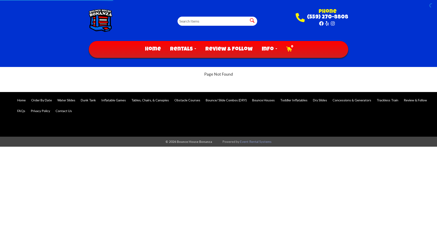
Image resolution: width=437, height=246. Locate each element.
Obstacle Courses (187, 100)
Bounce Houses (263, 100)
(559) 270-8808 (327, 17)
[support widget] (423, 235)
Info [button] (268, 49)
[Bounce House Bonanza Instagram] (332, 23)
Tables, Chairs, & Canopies (150, 100)
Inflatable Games (113, 100)
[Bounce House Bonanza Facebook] (321, 23)
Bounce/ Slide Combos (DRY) (226, 100)
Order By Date (41, 100)
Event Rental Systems (256, 142)
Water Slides (66, 100)
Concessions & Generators (352, 100)
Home (153, 49)
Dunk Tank (88, 100)
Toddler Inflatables (293, 100)
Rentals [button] (182, 49)
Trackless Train (387, 100)
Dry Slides (320, 100)
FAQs (21, 111)
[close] (430, 6)
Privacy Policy (40, 111)
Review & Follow (229, 49)
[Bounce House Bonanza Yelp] (327, 23)
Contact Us (64, 111)
